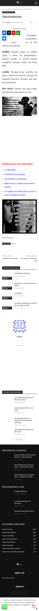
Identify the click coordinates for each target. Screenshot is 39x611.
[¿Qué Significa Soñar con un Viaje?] (7, 410)
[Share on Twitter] (9, 33)
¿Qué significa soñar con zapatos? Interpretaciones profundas (23, 420)
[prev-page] (3, 313)
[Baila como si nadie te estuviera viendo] (7, 286)
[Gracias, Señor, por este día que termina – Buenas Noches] (7, 457)
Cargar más (18, 439)
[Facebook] (14, 593)
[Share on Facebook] (4, 33)
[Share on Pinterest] (13, 33)
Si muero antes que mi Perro (24, 511)
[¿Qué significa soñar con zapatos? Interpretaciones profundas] (7, 421)
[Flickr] (19, 593)
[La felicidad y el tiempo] (7, 276)
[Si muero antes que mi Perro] (7, 513)
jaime (13, 243)
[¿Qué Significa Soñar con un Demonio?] (7, 432)
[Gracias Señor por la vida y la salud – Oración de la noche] (7, 467)
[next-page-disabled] (7, 313)
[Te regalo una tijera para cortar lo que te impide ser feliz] (7, 305)
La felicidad (9, 170)
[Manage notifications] (34, 606)
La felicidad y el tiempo (15, 179)
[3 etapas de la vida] (7, 494)
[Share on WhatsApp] (18, 33)
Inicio (3, 9)
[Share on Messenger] (4, 38)
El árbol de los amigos (14, 174)
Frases (9, 22)
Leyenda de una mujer (10, 258)
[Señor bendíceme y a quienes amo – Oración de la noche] (7, 477)
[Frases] (3, 22)
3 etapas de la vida (20, 491)
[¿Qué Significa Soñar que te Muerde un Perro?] (7, 400)
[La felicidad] (7, 295)
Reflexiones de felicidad (14, 9)
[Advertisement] (19, 139)
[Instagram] (25, 593)
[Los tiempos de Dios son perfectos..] (7, 503)
